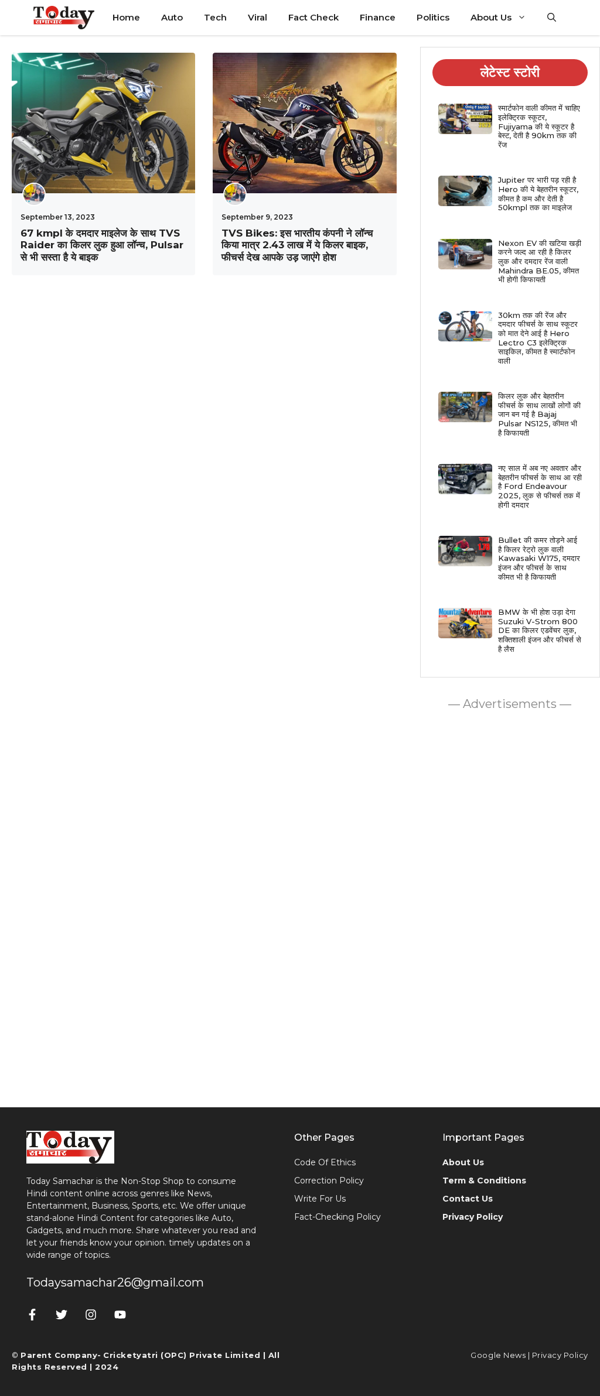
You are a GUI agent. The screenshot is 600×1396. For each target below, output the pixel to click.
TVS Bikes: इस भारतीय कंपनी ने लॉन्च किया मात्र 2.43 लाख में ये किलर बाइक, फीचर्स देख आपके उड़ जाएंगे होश (297, 245)
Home (126, 17)
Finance (378, 17)
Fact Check (313, 17)
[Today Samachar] (64, 17)
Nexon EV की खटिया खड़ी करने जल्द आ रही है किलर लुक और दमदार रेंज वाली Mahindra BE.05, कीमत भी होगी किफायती (539, 261)
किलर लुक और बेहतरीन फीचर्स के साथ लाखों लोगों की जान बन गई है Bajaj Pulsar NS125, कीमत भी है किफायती (539, 414)
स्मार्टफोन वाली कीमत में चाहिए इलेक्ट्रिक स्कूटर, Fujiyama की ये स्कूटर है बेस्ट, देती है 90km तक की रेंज (539, 126)
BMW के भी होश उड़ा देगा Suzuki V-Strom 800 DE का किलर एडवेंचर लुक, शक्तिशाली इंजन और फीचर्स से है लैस (539, 630)
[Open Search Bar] (552, 17)
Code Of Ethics (325, 1162)
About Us (491, 17)
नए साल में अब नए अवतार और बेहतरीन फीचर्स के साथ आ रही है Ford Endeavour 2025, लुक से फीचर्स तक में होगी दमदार (540, 486)
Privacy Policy (560, 1355)
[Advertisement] (510, 906)
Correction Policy (329, 1180)
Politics (433, 17)
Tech (215, 17)
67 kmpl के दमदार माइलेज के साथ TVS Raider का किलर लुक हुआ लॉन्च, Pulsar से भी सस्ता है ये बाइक (102, 245)
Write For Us (320, 1198)
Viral (257, 17)
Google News (498, 1355)
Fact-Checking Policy (337, 1217)
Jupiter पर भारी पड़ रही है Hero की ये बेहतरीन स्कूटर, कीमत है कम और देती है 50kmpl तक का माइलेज (538, 193)
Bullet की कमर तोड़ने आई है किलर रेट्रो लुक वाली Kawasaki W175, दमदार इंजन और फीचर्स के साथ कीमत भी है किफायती (539, 558)
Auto (172, 17)
